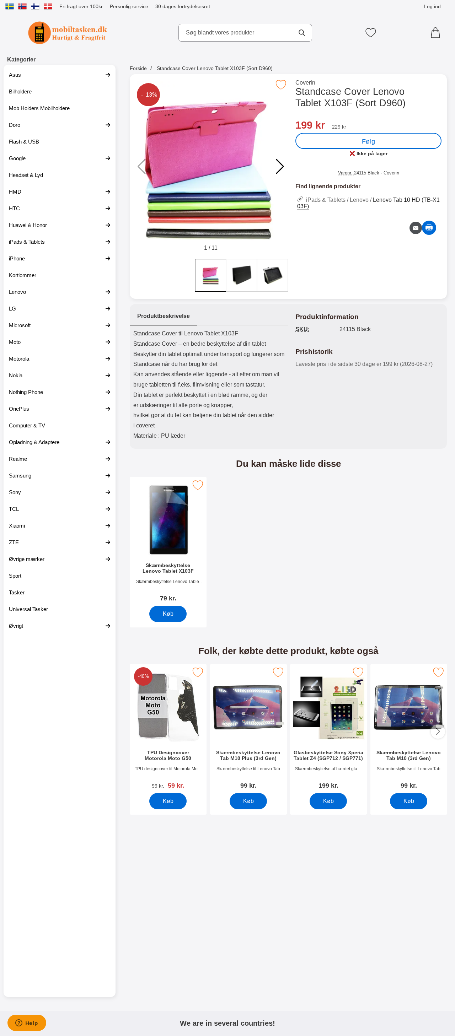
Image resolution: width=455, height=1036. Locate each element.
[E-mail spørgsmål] (416, 228)
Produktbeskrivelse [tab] (163, 316)
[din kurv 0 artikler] (437, 33)
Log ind (432, 6)
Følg (368, 141)
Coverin (305, 83)
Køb (168, 614)
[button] (280, 166)
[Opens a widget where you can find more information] (26, 1023)
